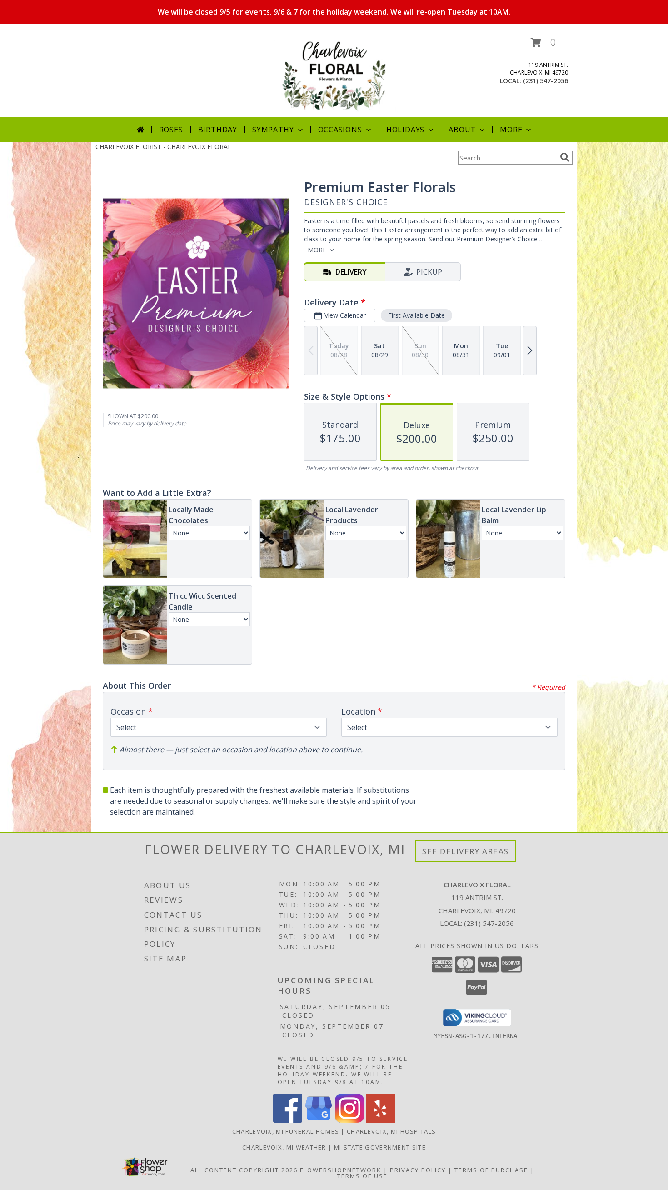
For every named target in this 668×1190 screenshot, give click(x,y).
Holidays (405, 130)
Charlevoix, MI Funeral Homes (285, 1131)
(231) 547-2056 (545, 80)
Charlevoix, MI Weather (284, 1147)
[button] (543, 42)
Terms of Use (362, 1176)
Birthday (217, 130)
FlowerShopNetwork (340, 1170)
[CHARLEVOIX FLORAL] (334, 75)
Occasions (340, 130)
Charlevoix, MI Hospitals (391, 1131)
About (462, 130)
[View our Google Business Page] (318, 1120)
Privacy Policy (418, 1170)
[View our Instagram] (349, 1120)
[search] (565, 157)
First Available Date (416, 315)
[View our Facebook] (287, 1120)
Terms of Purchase (491, 1170)
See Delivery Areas (465, 851)
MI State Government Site (380, 1147)
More (511, 130)
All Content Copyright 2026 (244, 1170)
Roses (171, 130)
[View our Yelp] (380, 1120)
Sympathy (273, 130)
